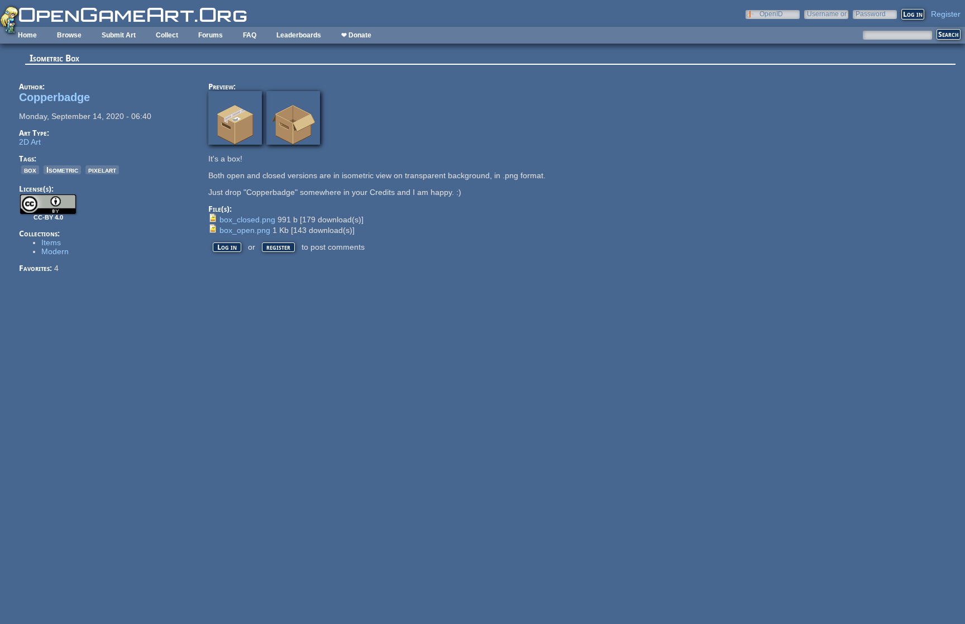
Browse (69, 35)
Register (946, 13)
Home (27, 35)
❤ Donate (356, 35)
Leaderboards (298, 35)
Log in (227, 247)
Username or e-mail (827, 13)
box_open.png (244, 230)
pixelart (102, 169)
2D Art (30, 141)
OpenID (771, 13)
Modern (55, 251)
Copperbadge (54, 97)
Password (871, 13)
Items (51, 242)
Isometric (62, 169)
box (30, 169)
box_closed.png (247, 219)
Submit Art (119, 35)
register (278, 247)
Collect (167, 35)
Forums (210, 35)
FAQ (249, 35)
